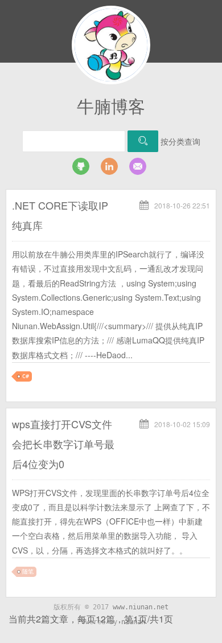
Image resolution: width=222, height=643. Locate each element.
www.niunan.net (140, 607)
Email (137, 166)
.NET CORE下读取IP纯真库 (60, 215)
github (80, 166)
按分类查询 (180, 141)
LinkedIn (109, 166)
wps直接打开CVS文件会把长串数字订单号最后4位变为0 (63, 443)
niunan (133, 622)
